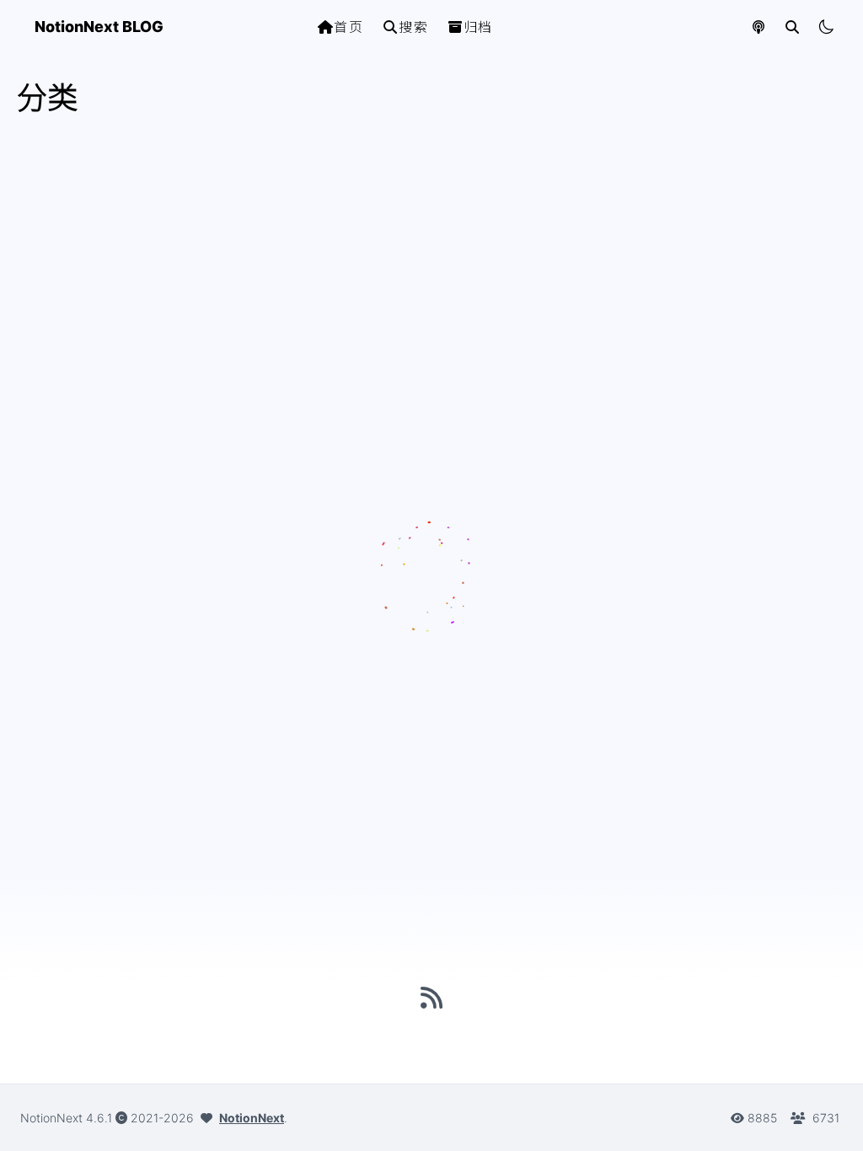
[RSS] (431, 997)
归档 (478, 27)
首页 (348, 27)
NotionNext (251, 1118)
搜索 (413, 27)
